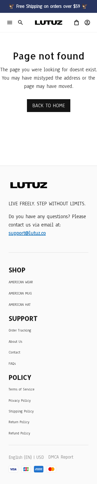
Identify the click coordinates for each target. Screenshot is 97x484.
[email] (27, 233)
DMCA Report (60, 457)
